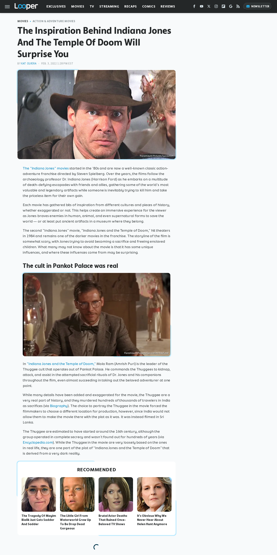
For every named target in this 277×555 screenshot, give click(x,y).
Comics (149, 6)
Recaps (130, 6)
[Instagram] (216, 7)
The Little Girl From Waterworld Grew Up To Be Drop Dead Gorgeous (75, 522)
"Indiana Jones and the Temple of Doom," (61, 363)
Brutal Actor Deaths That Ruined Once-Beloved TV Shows (113, 520)
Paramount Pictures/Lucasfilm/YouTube (146, 353)
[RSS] (238, 7)
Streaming (109, 6)
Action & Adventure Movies (54, 21)
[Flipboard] (223, 7)
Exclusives (56, 6)
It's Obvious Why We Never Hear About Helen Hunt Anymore (152, 520)
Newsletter (260, 6)
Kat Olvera (28, 63)
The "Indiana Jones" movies (46, 168)
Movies (77, 6)
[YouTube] (202, 7)
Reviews (168, 6)
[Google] (231, 7)
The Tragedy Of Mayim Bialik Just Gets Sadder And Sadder (38, 520)
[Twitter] (209, 7)
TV (92, 6)
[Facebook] (194, 7)
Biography (59, 405)
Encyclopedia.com (38, 442)
